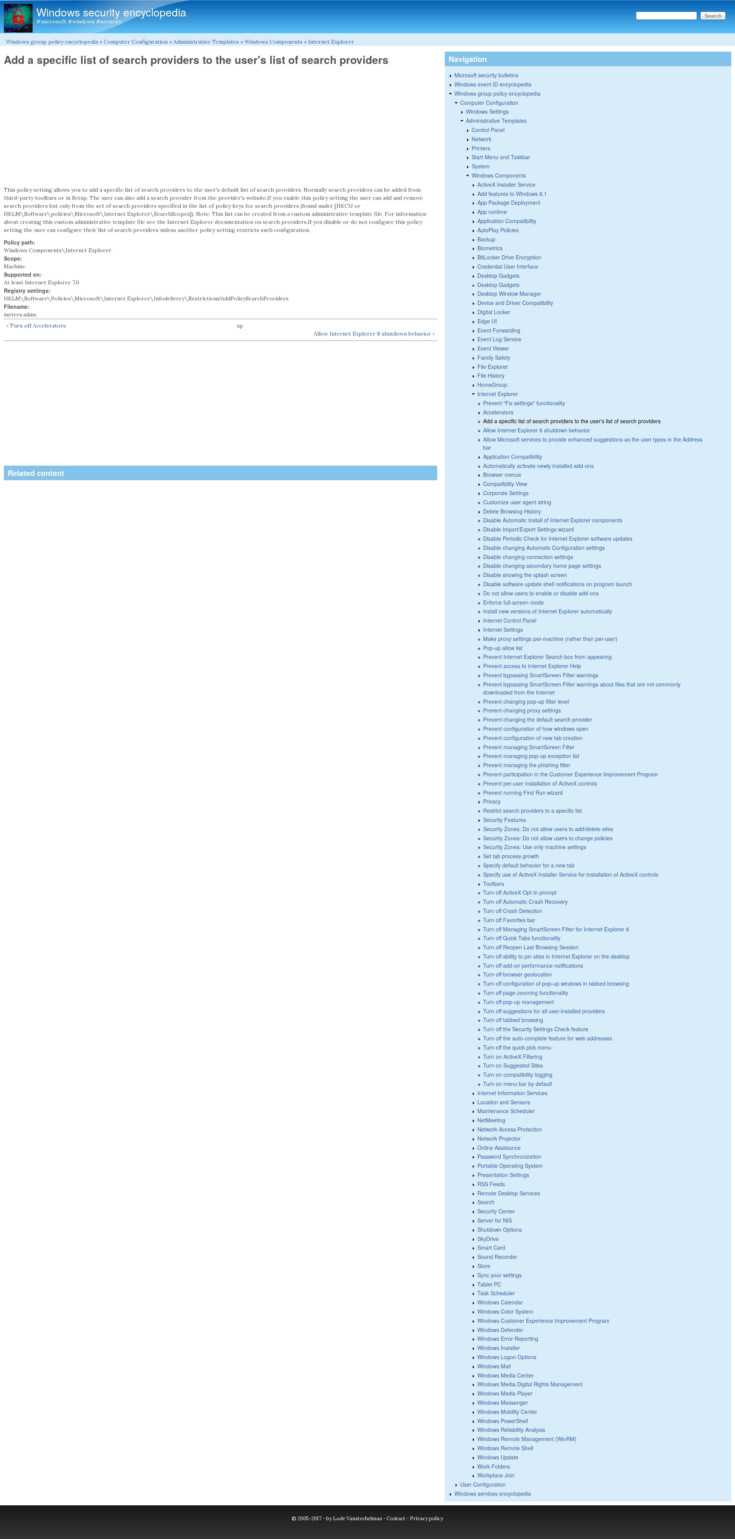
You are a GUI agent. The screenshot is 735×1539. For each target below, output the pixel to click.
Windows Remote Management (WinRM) (527, 1439)
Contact (396, 1518)
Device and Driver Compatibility (515, 302)
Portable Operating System (510, 1165)
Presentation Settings (503, 1175)
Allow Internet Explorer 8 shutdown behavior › (374, 333)
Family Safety (493, 357)
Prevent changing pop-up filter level (526, 701)
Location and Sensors (503, 1102)
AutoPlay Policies (498, 230)
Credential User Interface (507, 266)
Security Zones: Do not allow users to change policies (547, 838)
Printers (481, 148)
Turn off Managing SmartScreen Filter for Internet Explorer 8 (556, 929)
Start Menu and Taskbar (501, 157)
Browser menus (502, 474)
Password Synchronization (509, 1156)
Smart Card (491, 1247)
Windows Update (497, 1457)
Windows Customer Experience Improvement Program (543, 1320)
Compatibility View (505, 483)
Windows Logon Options (506, 1357)
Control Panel (488, 130)
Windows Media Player (504, 1393)
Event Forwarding (498, 330)
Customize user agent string (517, 502)
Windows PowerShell (502, 1421)
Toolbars (493, 883)
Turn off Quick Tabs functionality (521, 938)
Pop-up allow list (503, 648)
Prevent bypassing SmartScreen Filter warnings (540, 675)
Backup (486, 239)
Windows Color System (505, 1311)
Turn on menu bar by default (517, 1083)
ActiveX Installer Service (506, 184)
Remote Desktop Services (508, 1193)
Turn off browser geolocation (517, 974)
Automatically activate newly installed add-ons (538, 466)
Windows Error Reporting (507, 1338)
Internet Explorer (331, 41)
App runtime (492, 211)
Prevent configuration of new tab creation (533, 738)
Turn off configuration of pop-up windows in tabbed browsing (556, 983)
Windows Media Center (505, 1375)
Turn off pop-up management (518, 1002)
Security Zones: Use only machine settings (534, 847)
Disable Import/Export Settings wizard (528, 529)
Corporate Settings (506, 493)
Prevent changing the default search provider (537, 719)
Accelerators (498, 412)
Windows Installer (498, 1348)
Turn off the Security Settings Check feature (535, 1029)
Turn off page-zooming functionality (525, 992)
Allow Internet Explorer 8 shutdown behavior (536, 430)
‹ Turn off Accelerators (36, 325)
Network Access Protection (509, 1129)
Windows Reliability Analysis (511, 1429)
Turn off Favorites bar (509, 920)
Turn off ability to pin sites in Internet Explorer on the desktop (556, 956)
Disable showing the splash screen (525, 575)
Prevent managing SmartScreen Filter (529, 747)
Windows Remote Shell (505, 1448)
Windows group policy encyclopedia (52, 41)
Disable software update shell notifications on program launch (557, 584)
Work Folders (493, 1466)
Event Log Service (499, 339)
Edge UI (487, 321)
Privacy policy (426, 1518)
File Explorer (492, 366)
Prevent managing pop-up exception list (531, 756)
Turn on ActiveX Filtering (512, 1056)
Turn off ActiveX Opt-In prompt (520, 892)
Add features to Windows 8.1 (512, 193)
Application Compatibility (506, 221)
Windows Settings (487, 111)
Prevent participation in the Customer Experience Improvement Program (570, 774)
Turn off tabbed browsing (513, 1020)
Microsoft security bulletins (486, 75)
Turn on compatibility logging (517, 1074)
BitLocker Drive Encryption (509, 257)
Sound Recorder (497, 1256)
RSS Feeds (491, 1184)
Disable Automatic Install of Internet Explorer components (552, 520)
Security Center (496, 1211)
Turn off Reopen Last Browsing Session (530, 947)
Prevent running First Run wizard (523, 792)
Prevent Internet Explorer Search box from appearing (547, 656)
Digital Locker (493, 312)
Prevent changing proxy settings (522, 710)
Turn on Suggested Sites (513, 1065)
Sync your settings (499, 1275)
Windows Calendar (500, 1302)
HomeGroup (492, 384)
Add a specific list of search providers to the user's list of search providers (572, 421)
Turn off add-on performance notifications (533, 965)
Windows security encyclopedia (111, 12)
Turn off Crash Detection (512, 911)
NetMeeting (491, 1120)
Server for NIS (494, 1220)
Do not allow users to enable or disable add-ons (541, 593)
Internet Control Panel (509, 620)
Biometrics (490, 248)
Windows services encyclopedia (492, 1493)
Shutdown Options (499, 1229)
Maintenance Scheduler (506, 1111)
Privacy (492, 801)
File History (491, 375)
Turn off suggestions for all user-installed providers (544, 1011)
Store (483, 1266)
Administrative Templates (206, 41)
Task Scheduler (496, 1293)
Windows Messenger (502, 1402)
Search (486, 1202)
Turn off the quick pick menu (517, 1047)
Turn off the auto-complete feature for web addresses (547, 1038)
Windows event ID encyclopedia (492, 84)
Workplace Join (495, 1475)
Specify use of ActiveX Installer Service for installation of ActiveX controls (570, 874)
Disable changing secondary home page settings (542, 565)
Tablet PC (489, 1284)
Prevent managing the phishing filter (526, 765)
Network (482, 139)
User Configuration (483, 1484)
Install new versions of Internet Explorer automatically (547, 611)
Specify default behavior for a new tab (529, 865)
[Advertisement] (220, 126)
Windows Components (273, 41)
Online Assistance (499, 1147)
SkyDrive (488, 1238)
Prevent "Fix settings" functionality (524, 403)
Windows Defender (500, 1330)
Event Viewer (493, 348)
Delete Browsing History (512, 511)
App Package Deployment (508, 202)
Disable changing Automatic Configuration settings (544, 547)
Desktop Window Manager (509, 293)
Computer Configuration (136, 41)
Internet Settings (503, 629)
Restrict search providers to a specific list (532, 810)
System (481, 166)
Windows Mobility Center (507, 1411)
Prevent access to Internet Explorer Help (532, 666)
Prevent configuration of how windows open (535, 728)
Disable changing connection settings (528, 557)
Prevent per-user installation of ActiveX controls (540, 783)
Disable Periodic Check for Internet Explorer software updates (557, 538)
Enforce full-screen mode (513, 602)
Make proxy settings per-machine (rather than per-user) (550, 638)
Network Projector (499, 1138)
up (240, 325)
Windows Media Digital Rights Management (530, 1384)
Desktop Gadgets (498, 275)
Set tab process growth (511, 856)
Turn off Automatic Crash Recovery (525, 901)
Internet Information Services (512, 1093)
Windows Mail (494, 1366)
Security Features (504, 819)
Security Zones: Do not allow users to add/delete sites (548, 829)
